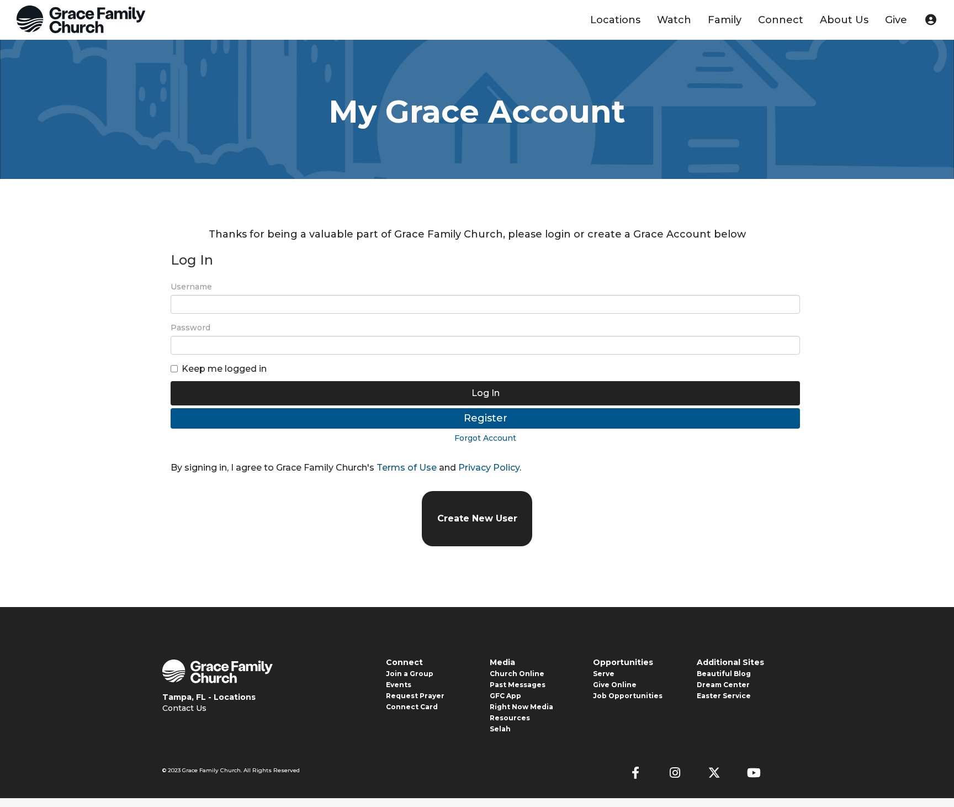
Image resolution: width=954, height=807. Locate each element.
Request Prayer (415, 696)
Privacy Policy (489, 467)
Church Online (517, 673)
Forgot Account (485, 438)
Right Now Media (521, 707)
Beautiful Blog (724, 673)
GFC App (505, 696)
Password (190, 328)
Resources (510, 718)
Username (191, 287)
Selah (500, 729)
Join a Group (409, 673)
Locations (615, 20)
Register (485, 418)
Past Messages (517, 685)
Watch (674, 20)
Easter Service (724, 696)
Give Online (615, 685)
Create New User (477, 518)
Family (724, 20)
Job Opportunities (627, 696)
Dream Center (723, 685)
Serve (603, 673)
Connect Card (412, 707)
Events (398, 685)
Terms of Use (407, 467)
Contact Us (184, 708)
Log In (485, 393)
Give (896, 20)
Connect (780, 20)
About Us (844, 20)
